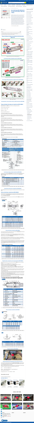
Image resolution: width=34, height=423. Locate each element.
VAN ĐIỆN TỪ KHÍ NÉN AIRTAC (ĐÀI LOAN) (29, 54)
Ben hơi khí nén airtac (18, 15)
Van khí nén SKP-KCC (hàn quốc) (29, 102)
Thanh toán (27, 0)
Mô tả (1, 29)
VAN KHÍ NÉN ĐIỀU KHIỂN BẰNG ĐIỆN (29, 100)
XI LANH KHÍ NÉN (7, 8)
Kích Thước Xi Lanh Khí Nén (13, 17)
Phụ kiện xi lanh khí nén (29, 111)
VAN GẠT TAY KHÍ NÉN (29, 89)
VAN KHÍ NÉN (28, 91)
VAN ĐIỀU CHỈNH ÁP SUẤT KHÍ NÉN (29, 87)
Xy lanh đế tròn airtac (16, 21)
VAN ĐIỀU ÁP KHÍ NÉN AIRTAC (29, 76)
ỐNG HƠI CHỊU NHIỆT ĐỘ (30, 41)
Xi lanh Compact (29, 112)
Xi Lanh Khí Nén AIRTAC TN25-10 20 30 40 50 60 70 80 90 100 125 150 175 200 (3, 387)
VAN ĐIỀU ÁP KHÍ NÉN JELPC (29, 78)
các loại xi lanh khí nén (15, 16)
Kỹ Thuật (1, 416)
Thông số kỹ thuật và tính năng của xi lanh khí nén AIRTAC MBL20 (10, 33)
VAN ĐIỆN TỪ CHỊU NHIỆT (29, 50)
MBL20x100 (18, 17)
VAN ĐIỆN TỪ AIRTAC (29, 48)
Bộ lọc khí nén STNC (29, 20)
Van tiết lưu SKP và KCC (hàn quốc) (29, 108)
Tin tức (22, 0)
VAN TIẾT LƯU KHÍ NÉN (30, 106)
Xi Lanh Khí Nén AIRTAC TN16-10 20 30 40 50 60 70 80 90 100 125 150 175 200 (22, 387)
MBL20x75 (15, 19)
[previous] (2, 13)
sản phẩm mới (28, 44)
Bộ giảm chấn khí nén (29, 110)
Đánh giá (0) (4, 29)
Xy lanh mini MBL (17, 23)
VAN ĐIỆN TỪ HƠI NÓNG (30, 51)
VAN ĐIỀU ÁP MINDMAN (30, 84)
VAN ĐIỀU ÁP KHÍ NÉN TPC (29, 83)
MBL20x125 (20, 17)
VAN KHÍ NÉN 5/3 (29, 96)
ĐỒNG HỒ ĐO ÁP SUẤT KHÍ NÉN (11, 6)
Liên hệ (24, 0)
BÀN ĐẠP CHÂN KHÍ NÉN (30, 11)
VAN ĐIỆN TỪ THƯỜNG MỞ (29, 72)
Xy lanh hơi (12, 22)
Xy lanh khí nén (18, 22)
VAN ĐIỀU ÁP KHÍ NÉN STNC (29, 81)
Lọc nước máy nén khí (29, 37)
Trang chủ (2, 8)
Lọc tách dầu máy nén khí (30, 38)
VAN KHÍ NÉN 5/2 (29, 95)
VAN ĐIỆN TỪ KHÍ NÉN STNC (29, 63)
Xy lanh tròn (21, 23)
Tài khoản (30, 0)
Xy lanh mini (15, 23)
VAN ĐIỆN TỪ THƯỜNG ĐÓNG (29, 70)
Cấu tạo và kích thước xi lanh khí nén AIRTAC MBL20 (8, 34)
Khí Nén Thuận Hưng (9, 422)
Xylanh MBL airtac (22, 24)
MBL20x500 (12, 19)
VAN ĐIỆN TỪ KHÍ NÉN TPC (29, 65)
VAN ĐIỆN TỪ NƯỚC (29, 66)
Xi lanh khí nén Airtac (14, 8)
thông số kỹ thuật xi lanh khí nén (19, 19)
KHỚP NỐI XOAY (24, 6)
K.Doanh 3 (1, 414)
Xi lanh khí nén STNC (29, 118)
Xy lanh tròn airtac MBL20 (14, 24)
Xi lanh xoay (28, 119)
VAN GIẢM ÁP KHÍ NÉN (29, 90)
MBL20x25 (19, 18)
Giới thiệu (20, 0)
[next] (9, 13)
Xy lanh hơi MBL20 (15, 22)
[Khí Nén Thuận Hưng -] (3, 2)
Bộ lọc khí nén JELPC (29, 16)
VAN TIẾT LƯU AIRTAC (29, 103)
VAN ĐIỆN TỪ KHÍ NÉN (29, 52)
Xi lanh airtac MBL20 (14, 20)
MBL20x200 (15, 18)
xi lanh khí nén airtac (19, 20)
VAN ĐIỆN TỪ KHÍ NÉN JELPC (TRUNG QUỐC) (29, 56)
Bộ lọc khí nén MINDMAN (30, 17)
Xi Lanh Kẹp (28, 113)
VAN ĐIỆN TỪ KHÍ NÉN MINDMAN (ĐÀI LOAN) (29, 61)
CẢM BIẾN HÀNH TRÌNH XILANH (30, 24)
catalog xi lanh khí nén (19, 16)
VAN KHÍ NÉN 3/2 (29, 94)
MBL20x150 (23, 17)
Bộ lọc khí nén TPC (29, 21)
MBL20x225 (17, 18)
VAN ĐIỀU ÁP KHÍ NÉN (29, 74)
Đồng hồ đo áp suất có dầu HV (29, 30)
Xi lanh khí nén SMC (29, 117)
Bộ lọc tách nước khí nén (30, 22)
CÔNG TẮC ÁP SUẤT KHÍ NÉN (19, 6)
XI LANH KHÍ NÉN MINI (29, 120)
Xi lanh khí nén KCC (29, 116)
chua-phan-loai (28, 26)
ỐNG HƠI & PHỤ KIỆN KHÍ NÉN (4, 6)
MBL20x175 (12, 18)
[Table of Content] (20, 31)
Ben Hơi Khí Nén (14, 15)
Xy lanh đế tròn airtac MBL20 (21, 21)
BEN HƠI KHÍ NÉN (29, 12)
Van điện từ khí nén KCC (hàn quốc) (30, 59)
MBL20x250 (22, 18)
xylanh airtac (19, 24)
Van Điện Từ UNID (29, 73)
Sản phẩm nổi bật (29, 45)
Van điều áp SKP (29, 85)
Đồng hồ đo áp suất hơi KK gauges (29, 32)
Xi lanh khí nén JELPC (29, 115)
